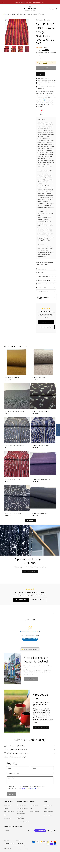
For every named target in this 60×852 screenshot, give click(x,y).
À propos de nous (21, 805)
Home (5, 14)
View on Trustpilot (46, 327)
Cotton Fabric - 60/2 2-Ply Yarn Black (39, 513)
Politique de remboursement (21, 812)
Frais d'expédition (39, 52)
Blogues (5, 815)
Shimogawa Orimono (43, 20)
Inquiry (40, 74)
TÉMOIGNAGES (7, 818)
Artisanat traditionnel (9, 811)
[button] (3, 8)
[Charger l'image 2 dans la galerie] (13, 49)
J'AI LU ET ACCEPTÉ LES (23, 788)
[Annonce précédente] (2, 2)
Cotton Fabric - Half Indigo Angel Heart (40, 411)
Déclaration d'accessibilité (23, 822)
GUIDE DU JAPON (48, 815)
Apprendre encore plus (30, 571)
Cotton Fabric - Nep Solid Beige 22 (39, 377)
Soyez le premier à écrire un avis (30, 639)
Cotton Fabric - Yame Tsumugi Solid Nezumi (14, 411)
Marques (6, 808)
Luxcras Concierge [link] (31, 679)
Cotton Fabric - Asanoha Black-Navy (13, 513)
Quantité (38, 55)
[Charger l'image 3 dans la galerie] (20, 49)
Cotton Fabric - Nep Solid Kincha (12, 377)
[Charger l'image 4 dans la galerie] (27, 49)
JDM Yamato (46, 808)
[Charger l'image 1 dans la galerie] (7, 49)
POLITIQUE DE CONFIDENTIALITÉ (29, 788)
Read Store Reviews (46, 322)
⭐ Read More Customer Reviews (30, 649)
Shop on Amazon (48, 805)
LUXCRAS (8, 848)
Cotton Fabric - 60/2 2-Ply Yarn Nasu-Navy (41, 479)
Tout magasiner (7, 805)
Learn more (45, 63)
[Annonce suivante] (57, 2)
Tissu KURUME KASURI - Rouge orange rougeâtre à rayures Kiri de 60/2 (26, 14)
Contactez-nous (34, 805)
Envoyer (11, 794)
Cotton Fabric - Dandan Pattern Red (12, 479)
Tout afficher (30, 520)
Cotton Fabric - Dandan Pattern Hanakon (40, 445)
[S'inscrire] (28, 830)
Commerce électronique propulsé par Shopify (19, 848)
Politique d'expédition (22, 808)
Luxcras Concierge (34, 811)
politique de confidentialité (20, 817)
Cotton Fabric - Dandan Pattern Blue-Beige (14, 445)
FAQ (31, 808)
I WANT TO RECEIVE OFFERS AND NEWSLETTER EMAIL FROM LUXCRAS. (27, 786)
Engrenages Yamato (48, 811)
